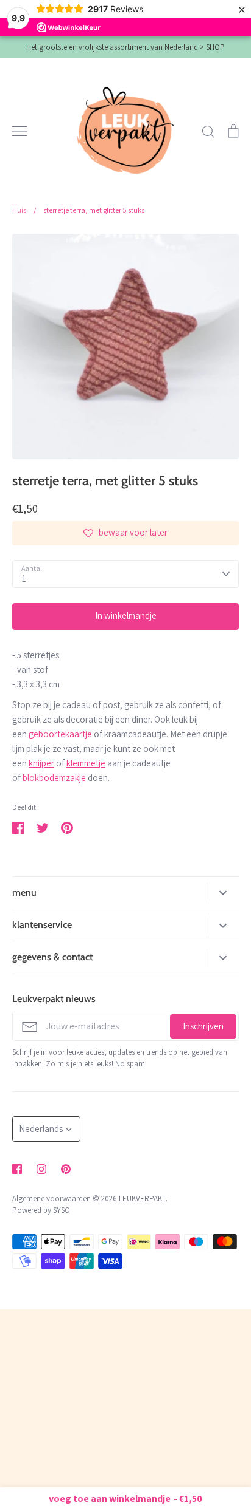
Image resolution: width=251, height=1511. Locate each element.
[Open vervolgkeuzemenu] (223, 892)
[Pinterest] (66, 1169)
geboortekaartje (60, 734)
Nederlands (41, 1128)
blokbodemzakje (54, 777)
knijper (41, 763)
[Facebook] (17, 1169)
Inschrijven (203, 1026)
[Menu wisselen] (19, 131)
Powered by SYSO (41, 1210)
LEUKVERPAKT (142, 1198)
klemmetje (85, 763)
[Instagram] (41, 1169)
